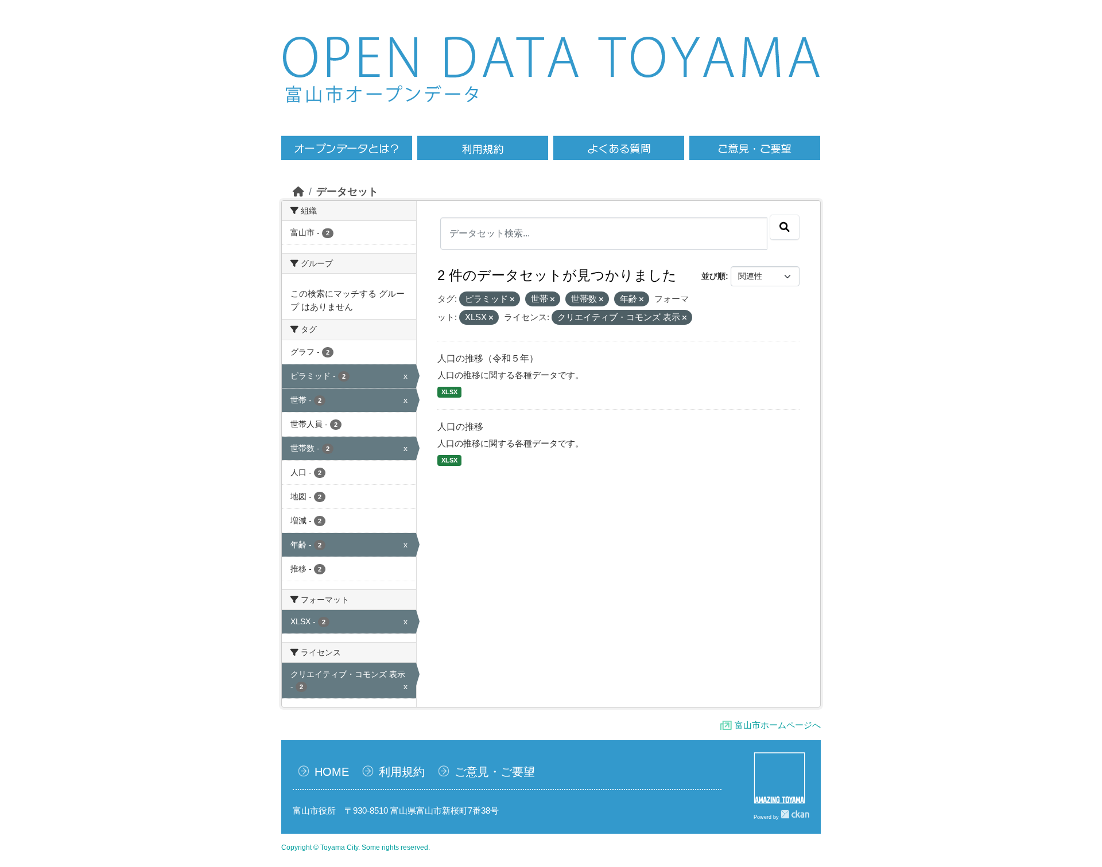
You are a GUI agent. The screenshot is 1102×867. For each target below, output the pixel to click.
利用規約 (402, 771)
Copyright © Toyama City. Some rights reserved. (355, 847)
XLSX (449, 391)
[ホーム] (298, 191)
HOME (332, 771)
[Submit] (785, 227)
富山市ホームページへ (778, 725)
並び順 (713, 276)
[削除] (512, 299)
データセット (347, 191)
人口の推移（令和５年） (487, 358)
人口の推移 (460, 426)
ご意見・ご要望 (495, 771)
